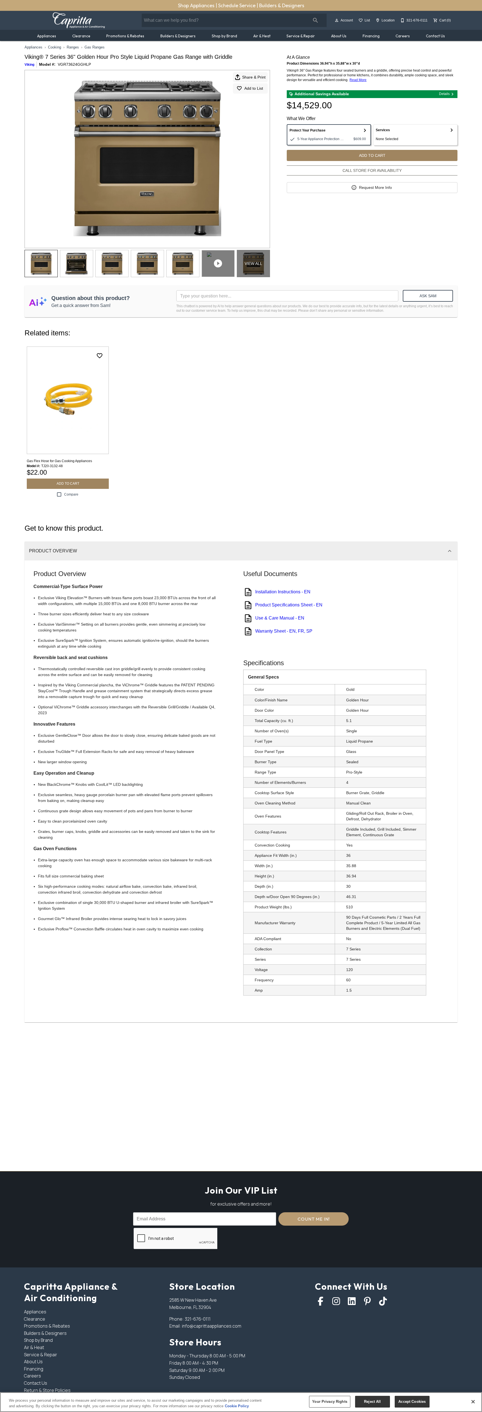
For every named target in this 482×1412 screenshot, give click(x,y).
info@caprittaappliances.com (211, 1326)
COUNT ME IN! (314, 1219)
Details (444, 94)
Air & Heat (262, 35)
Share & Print (254, 77)
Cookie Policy (237, 1406)
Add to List (253, 88)
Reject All (372, 1401)
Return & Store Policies (47, 1390)
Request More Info (375, 187)
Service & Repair (300, 35)
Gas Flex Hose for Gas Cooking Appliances (59, 461)
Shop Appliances (197, 5)
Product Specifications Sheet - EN (288, 605)
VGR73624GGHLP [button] (74, 64)
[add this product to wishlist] (99, 355)
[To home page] (78, 20)
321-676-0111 (198, 1319)
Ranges (73, 47)
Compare (71, 494)
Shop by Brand (224, 35)
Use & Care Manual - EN (279, 618)
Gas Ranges (95, 47)
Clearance (81, 35)
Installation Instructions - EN (282, 591)
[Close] (473, 1402)
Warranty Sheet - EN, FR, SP (283, 631)
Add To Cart (372, 155)
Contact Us (435, 35)
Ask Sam (428, 296)
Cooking (54, 47)
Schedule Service (237, 5)
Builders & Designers (281, 5)
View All (253, 263)
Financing (371, 35)
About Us (338, 35)
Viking (29, 65)
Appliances (46, 35)
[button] (336, 20)
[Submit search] (315, 20)
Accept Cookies (412, 1401)
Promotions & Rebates (125, 35)
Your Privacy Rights (329, 1401)
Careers (403, 35)
